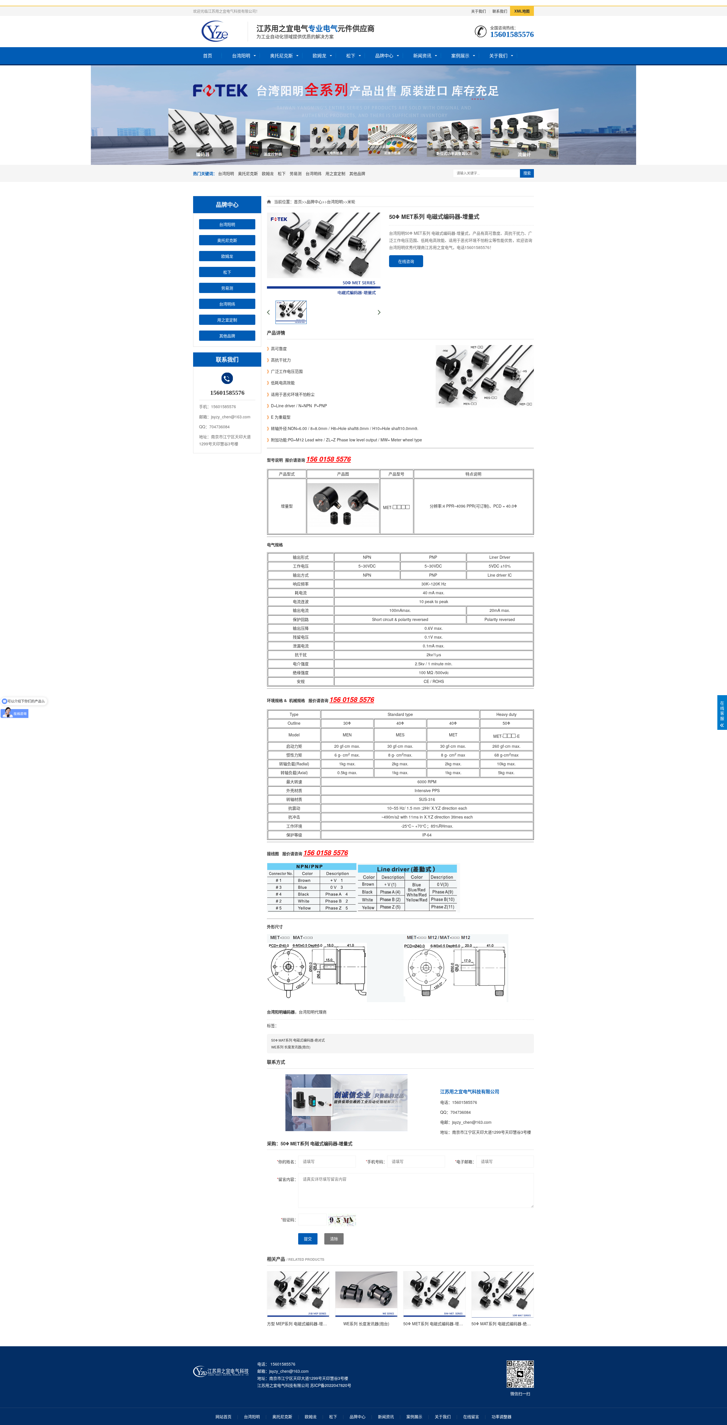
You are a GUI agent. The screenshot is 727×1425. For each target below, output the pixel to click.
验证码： (289, 1219)
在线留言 (471, 1416)
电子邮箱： (465, 1161)
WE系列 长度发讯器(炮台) (290, 1046)
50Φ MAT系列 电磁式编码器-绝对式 (298, 1040)
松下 (350, 55)
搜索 (527, 173)
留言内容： (287, 1179)
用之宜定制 (335, 173)
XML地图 (522, 11)
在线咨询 (406, 261)
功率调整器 (501, 1416)
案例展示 (460, 55)
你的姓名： (287, 1161)
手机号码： (376, 1161)
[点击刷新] (342, 1220)
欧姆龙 (319, 55)
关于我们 (478, 11)
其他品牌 (357, 173)
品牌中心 (384, 55)
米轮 (351, 201)
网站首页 (223, 1416)
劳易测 (296, 173)
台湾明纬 (313, 173)
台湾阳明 (241, 55)
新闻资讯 (422, 55)
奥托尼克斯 (281, 55)
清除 (334, 1239)
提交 (308, 1239)
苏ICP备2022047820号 (330, 1385)
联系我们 (499, 11)
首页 (207, 55)
